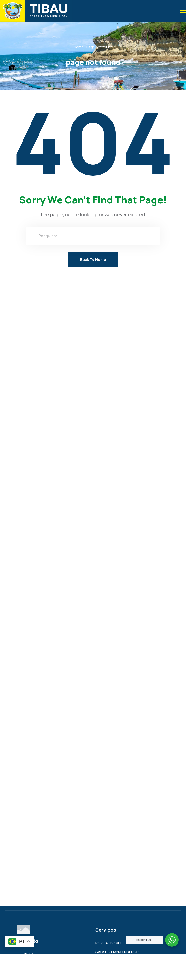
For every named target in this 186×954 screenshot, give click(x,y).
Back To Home (93, 259)
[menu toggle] (183, 11)
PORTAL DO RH (108, 943)
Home (79, 46)
